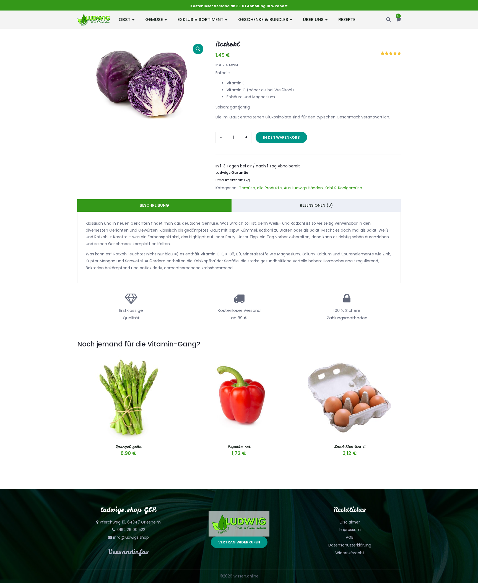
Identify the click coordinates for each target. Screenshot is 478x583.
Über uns (314, 19)
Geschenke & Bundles (263, 19)
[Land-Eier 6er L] (349, 359)
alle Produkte (269, 188)
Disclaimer (350, 522)
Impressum (350, 529)
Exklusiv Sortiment (201, 19)
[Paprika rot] (239, 359)
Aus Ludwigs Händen (303, 188)
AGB (350, 537)
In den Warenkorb (281, 137)
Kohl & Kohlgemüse (343, 188)
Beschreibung (154, 205)
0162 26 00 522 (130, 529)
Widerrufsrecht (349, 553)
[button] (398, 19)
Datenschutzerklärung (349, 545)
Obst (125, 19)
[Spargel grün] (128, 359)
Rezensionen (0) (316, 205)
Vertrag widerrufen (239, 542)
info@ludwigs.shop (131, 537)
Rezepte (346, 19)
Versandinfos (128, 551)
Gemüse (154, 19)
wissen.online (246, 576)
